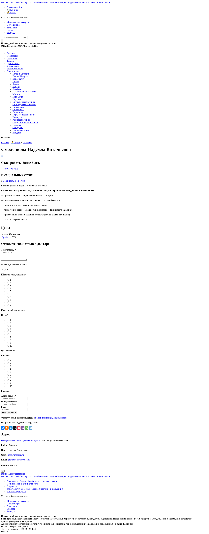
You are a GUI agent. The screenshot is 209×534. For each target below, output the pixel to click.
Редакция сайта (14, 7)
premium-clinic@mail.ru (19, 459)
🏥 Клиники (13, 10)
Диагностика (13, 63)
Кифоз (16, 84)
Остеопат (27, 142)
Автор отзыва (8, 396)
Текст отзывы (8, 250)
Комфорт (6, 355)
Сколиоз (11, 30)
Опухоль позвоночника (24, 102)
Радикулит (12, 27)
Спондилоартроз (21, 130)
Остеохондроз (13, 25)
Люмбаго (17, 89)
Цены (4, 315)
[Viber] (22, 428)
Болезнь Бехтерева (21, 74)
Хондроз (11, 32)
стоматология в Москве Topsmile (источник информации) (35, 489)
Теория (10, 61)
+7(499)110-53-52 (9, 169)
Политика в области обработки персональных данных (33, 481)
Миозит (16, 94)
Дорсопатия (18, 79)
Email (3, 407)
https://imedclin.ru (16, 455)
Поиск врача (13, 71)
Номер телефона (10, 401)
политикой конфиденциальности (51, 418)
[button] (19, 46)
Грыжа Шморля (20, 76)
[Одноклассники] (7, 428)
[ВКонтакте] (3, 428)
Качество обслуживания (13, 274)
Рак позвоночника (21, 120)
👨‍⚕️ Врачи (11, 12)
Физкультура (13, 66)
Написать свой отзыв (15, 181)
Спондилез (18, 127)
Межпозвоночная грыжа (19, 22)
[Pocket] (18, 428)
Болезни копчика (15, 68)
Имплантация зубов (16, 491)
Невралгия (18, 97)
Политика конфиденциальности (22, 484)
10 (11, 305)
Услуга (5, 269)
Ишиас (16, 81)
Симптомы (12, 58)
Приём (5, 237)
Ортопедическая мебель (24, 104)
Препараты (12, 56)
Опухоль (17, 99)
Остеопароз (18, 107)
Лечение (11, 53)
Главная (5, 142)
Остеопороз (18, 109)
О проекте (12, 486)
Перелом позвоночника (24, 114)
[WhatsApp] (26, 428)
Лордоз (16, 86)
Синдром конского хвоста (25, 122)
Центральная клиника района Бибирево (20, 440)
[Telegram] (30, 428)
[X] (14, 428)
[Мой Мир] (11, 428)
